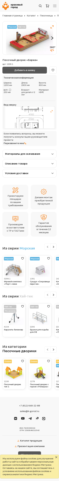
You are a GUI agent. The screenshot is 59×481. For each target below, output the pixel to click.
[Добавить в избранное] (53, 70)
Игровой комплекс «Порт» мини (13, 282)
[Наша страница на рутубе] (37, 418)
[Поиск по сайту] (40, 6)
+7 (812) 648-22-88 (29, 405)
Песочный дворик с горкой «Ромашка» (39, 385)
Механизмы (10, 311)
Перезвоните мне (14, 143)
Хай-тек (22, 27)
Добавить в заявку (24, 70)
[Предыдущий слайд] (47, 247)
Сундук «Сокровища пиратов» (40, 282)
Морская (12, 27)
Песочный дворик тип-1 (12, 385)
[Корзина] (47, 6)
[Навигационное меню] (55, 6)
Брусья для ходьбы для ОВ (39, 331)
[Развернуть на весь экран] (52, 27)
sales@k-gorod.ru (29, 411)
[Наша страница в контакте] (15, 418)
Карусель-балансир (13, 330)
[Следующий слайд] (52, 38)
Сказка (8, 361)
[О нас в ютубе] (23, 418)
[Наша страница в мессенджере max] (43, 418)
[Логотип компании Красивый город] (13, 6)
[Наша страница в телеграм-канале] (30, 418)
